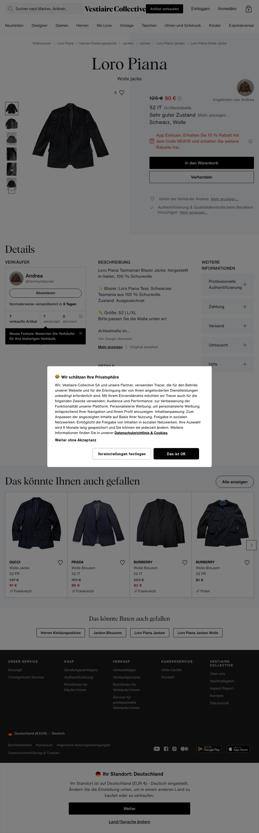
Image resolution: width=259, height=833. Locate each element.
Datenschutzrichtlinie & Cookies (141, 432)
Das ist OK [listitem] (176, 453)
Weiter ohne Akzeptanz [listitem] (75, 439)
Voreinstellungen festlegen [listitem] (122, 453)
